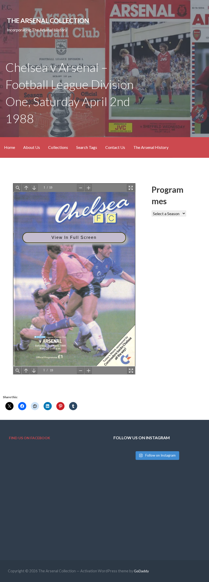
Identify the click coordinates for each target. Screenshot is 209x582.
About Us (31, 147)
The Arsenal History (150, 147)
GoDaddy (141, 571)
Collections (58, 147)
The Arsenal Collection (48, 20)
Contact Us (115, 147)
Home (9, 147)
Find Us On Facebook (29, 438)
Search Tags (86, 147)
